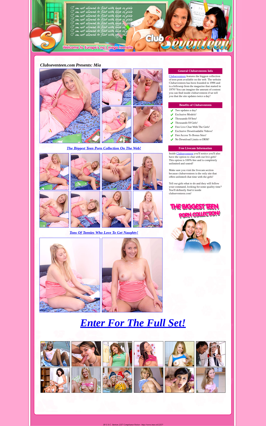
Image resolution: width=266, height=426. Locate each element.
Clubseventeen (177, 76)
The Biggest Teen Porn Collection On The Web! (104, 148)
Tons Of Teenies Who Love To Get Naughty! (104, 232)
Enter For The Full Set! (133, 323)
